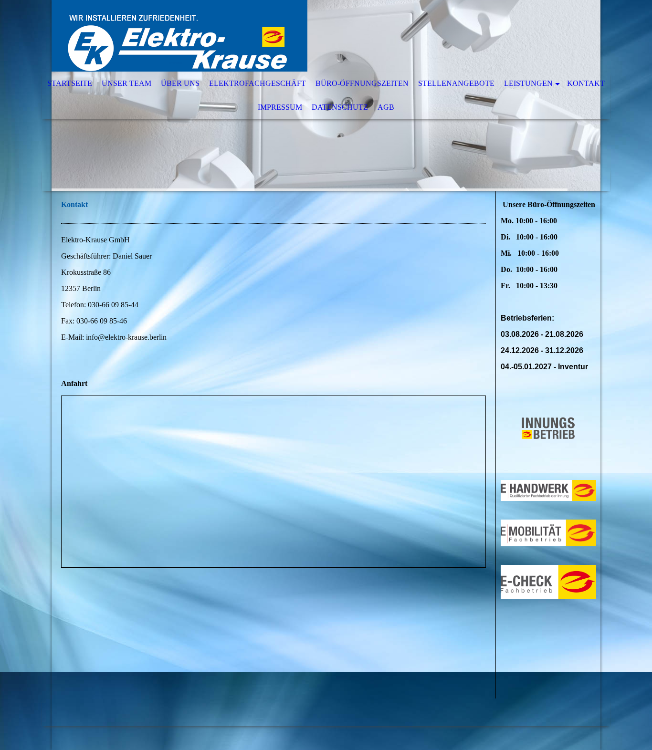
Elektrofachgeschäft (257, 83)
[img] (297, 36)
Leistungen (528, 83)
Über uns (180, 83)
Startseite (69, 83)
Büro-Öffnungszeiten (362, 83)
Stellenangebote (456, 83)
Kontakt (586, 83)
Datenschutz (340, 107)
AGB (386, 107)
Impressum (280, 107)
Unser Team (126, 83)
